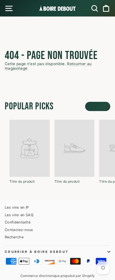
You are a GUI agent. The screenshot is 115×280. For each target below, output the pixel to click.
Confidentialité (17, 222)
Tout (97, 106)
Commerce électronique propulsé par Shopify (57, 276)
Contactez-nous (19, 230)
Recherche (14, 237)
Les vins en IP (17, 207)
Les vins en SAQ (19, 215)
